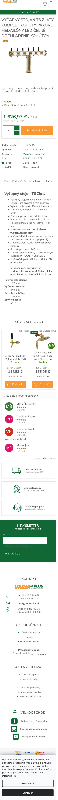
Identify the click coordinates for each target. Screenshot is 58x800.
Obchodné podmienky (30, 687)
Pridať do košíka (37, 130)
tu (15, 775)
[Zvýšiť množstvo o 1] (16, 128)
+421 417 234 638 (30, 12)
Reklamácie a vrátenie (30, 696)
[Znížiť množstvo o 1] (16, 133)
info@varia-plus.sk (29, 603)
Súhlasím (28, 792)
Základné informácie (30, 632)
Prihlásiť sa (12, 553)
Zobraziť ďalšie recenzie (44, 458)
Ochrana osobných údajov (30, 692)
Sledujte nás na (34, 721)
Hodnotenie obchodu (30, 641)
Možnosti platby (30, 679)
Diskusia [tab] (47, 180)
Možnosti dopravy (30, 674)
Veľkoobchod (33, 712)
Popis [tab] (7, 180)
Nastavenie (27, 783)
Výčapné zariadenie (34, 153)
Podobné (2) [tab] (19, 180)
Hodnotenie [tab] (34, 180)
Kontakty (30, 637)
